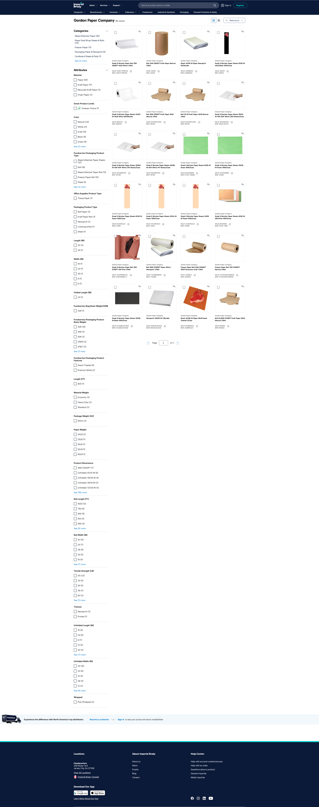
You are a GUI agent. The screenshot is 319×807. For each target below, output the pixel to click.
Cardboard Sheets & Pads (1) (88, 56)
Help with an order (199, 765)
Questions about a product (203, 769)
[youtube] (211, 798)
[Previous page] (148, 343)
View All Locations (82, 772)
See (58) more (80, 492)
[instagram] (198, 798)
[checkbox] (75, 79)
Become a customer (99, 719)
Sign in (121, 719)
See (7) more (80, 564)
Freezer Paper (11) (83, 47)
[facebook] (192, 798)
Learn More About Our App (86, 798)
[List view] (218, 20)
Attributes (80, 70)
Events (135, 769)
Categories (81, 30)
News (134, 765)
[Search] (215, 5)
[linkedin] (204, 798)
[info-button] (131, 71)
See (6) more (80, 690)
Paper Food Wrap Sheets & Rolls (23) (89, 41)
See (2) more (81, 61)
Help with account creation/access (207, 761)
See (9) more (80, 528)
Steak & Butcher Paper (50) (87, 36)
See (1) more (79, 351)
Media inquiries (198, 777)
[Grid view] (213, 20)
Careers (136, 777)
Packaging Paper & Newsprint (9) (90, 52)
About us (136, 761)
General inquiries (198, 773)
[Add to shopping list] (139, 31)
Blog (134, 773)
